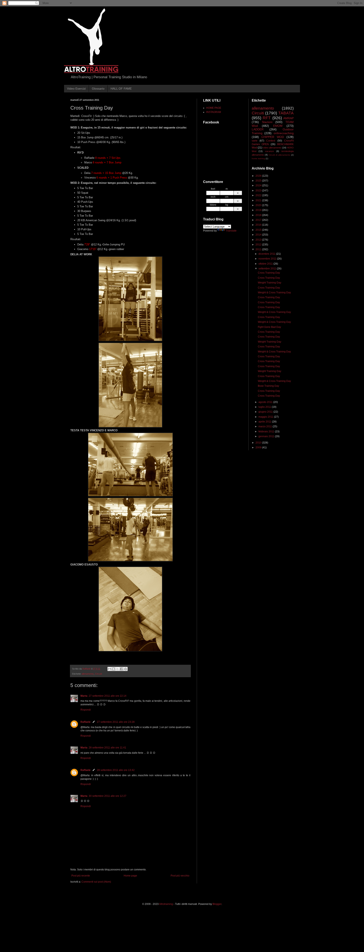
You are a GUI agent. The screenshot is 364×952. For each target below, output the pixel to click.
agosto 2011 (265, 402)
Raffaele (85, 721)
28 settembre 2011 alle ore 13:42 (116, 770)
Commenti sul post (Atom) (96, 881)
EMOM (277, 125)
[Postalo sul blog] (113, 669)
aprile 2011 (265, 421)
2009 (259, 447)
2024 (259, 185)
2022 (259, 195)
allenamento (88, 674)
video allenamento (272, 147)
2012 (259, 244)
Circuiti (98, 674)
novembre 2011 (267, 258)
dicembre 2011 (267, 253)
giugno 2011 (265, 411)
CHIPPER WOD (272, 137)
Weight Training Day (269, 282)
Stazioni (267, 122)
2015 (259, 229)
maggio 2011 (266, 416)
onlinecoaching (284, 133)
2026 (259, 175)
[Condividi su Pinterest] (125, 669)
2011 (259, 249)
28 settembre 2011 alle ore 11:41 (107, 747)
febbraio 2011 (266, 431)
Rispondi (85, 709)
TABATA (286, 113)
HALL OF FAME (121, 88)
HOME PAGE (213, 107)
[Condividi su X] (117, 669)
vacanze (269, 151)
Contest (270, 140)
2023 (259, 190)
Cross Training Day (269, 272)
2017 (259, 219)
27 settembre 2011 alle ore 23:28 (116, 721)
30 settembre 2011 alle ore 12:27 (107, 795)
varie (254, 140)
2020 (259, 205)
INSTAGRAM (213, 112)
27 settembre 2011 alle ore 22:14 (107, 695)
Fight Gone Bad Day (269, 327)
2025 (259, 180)
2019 (259, 210)
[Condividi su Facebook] (121, 669)
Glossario (98, 88)
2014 (259, 234)
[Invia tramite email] (109, 669)
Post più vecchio (180, 875)
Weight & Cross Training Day (274, 292)
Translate (231, 230)
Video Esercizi (76, 88)
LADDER (258, 129)
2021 (259, 200)
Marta (83, 695)
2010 (259, 442)
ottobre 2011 (265, 263)
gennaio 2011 (266, 436)
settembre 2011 (267, 268)
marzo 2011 (265, 426)
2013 (259, 239)
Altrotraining (166, 904)
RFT (267, 118)
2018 (259, 215)
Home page (130, 875)
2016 (259, 224)
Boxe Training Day (268, 385)
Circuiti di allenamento (279, 155)
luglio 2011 (265, 406)
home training (258, 158)
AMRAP (288, 118)
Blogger (217, 904)
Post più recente (80, 875)
